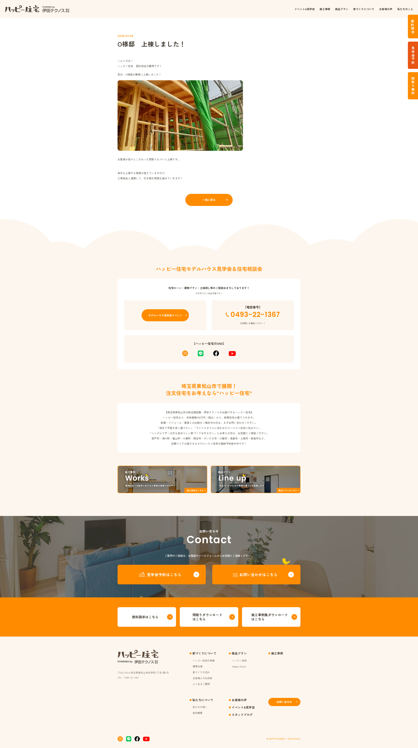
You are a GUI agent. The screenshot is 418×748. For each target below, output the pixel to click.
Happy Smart (239, 666)
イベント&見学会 (304, 9)
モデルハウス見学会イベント (165, 315)
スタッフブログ (242, 714)
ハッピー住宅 (239, 660)
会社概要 (197, 713)
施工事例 (325, 9)
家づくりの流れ (201, 672)
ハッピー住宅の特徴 (204, 660)
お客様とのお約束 (202, 678)
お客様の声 (385, 9)
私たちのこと (405, 9)
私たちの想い (200, 707)
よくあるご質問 (201, 684)
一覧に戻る (209, 200)
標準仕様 (197, 666)
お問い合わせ (284, 702)
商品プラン (341, 9)
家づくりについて (363, 9)
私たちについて (202, 700)
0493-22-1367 (255, 314)
